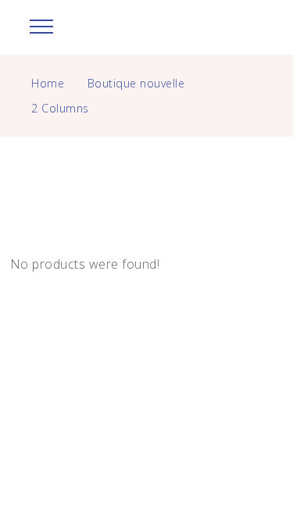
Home (47, 83)
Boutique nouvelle (136, 83)
